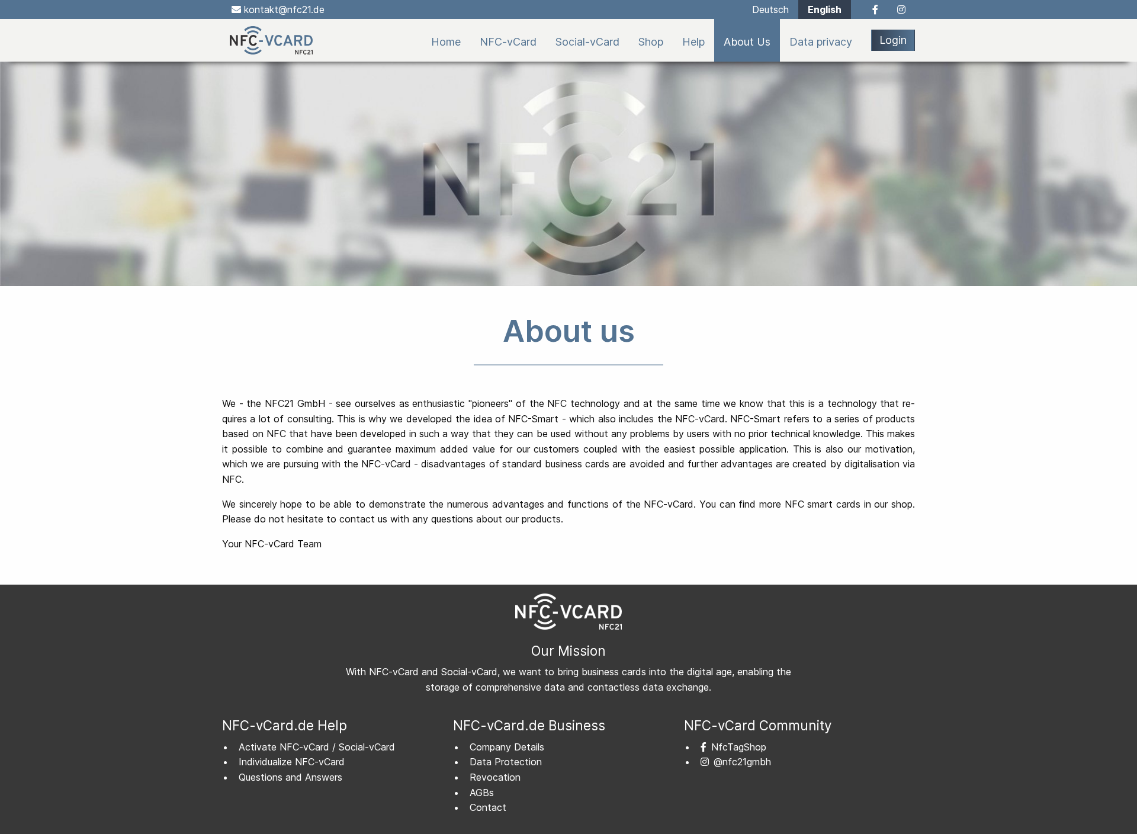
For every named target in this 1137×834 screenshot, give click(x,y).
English (824, 9)
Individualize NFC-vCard (292, 762)
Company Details (507, 747)
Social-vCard (587, 42)
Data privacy (820, 42)
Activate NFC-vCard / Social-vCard (317, 747)
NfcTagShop (738, 747)
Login (893, 40)
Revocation (495, 777)
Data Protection (506, 762)
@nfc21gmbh (742, 762)
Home (446, 42)
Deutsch (770, 9)
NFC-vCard (508, 42)
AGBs (482, 792)
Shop (650, 42)
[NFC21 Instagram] (901, 9)
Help (693, 42)
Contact (488, 807)
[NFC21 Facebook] (869, 9)
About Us (747, 42)
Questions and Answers (290, 777)
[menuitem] (446, 40)
